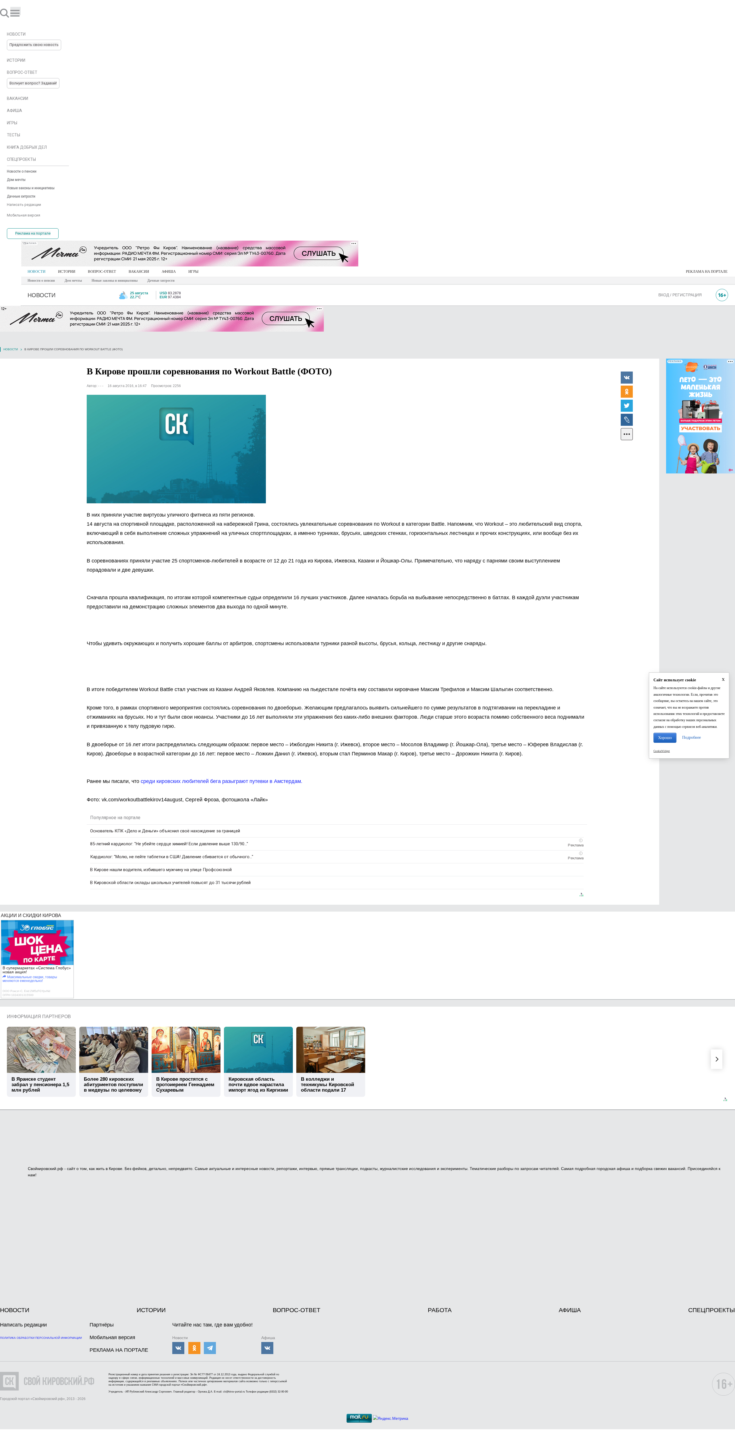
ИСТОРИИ (66, 271)
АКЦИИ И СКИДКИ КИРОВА (31, 915)
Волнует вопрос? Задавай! (33, 83)
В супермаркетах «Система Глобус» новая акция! (37, 970)
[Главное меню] (15, 11)
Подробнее (691, 737)
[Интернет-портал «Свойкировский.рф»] (21, 13)
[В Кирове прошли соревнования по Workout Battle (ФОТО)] (176, 449)
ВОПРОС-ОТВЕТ (102, 271)
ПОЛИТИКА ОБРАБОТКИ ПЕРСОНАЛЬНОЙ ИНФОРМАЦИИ (41, 1337)
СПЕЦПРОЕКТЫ (711, 1310)
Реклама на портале (33, 233)
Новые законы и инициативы (115, 281)
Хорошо (665, 738)
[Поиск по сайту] (5, 13)
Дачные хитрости (161, 281)
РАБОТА (440, 1310)
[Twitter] (627, 405)
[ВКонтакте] (627, 377)
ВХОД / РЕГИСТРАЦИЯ (680, 295)
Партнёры (102, 1325)
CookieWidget (661, 751)
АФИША (169, 271)
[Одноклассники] (627, 391)
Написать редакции (23, 1325)
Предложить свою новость (34, 44)
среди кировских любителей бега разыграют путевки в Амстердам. (221, 781)
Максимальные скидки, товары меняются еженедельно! (30, 979)
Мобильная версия (112, 1337)
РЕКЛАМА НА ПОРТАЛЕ (707, 271)
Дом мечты (73, 281)
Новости (10, 349)
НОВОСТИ (36, 271)
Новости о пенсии (41, 281)
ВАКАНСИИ (139, 271)
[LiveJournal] (627, 419)
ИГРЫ (193, 271)
